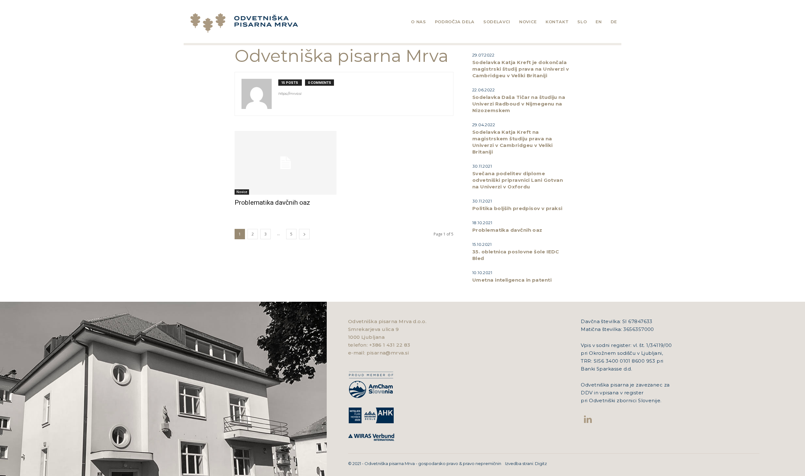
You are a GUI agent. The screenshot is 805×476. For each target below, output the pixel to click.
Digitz (541, 463)
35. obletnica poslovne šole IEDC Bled (515, 255)
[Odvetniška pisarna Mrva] (273, 23)
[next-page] (304, 234)
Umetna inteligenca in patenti (512, 280)
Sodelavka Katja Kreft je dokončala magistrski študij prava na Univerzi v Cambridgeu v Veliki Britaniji (520, 68)
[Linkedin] (588, 419)
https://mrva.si (290, 93)
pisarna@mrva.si (388, 353)
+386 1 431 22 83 (389, 345)
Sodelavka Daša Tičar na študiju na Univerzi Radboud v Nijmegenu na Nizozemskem (518, 103)
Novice (241, 192)
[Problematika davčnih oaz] (285, 163)
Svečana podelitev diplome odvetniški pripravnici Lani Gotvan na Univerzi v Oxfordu (517, 180)
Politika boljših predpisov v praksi (517, 208)
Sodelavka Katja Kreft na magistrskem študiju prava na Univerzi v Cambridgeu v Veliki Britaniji (512, 142)
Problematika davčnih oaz (272, 202)
